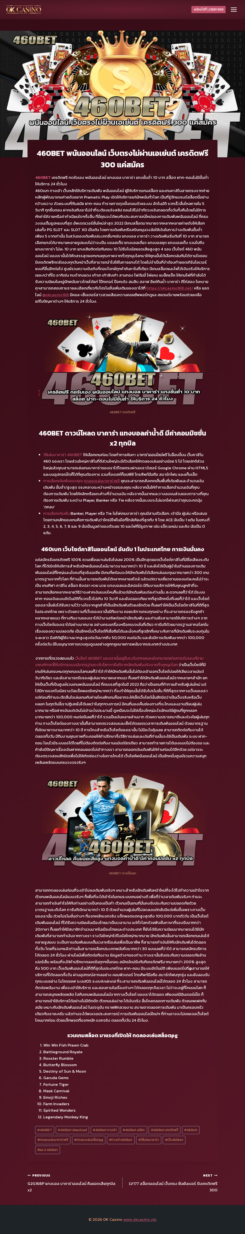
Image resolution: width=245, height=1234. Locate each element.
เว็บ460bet (174, 1139)
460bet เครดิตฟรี (164, 1129)
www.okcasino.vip (139, 1219)
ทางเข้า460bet (120, 1139)
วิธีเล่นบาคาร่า (148, 1139)
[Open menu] (233, 9)
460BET (44, 1129)
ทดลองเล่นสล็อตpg (88, 1139)
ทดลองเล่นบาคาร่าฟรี (102, 481)
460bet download (72, 1129)
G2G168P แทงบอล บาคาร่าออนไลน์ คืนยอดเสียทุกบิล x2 (71, 1183)
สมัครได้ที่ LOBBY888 (208, 9)
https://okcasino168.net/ (169, 288)
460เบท (190, 1129)
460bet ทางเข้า (105, 1129)
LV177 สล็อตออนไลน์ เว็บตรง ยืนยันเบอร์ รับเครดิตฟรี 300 (173, 1183)
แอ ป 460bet (47, 1149)
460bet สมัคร (134, 1129)
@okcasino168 (55, 295)
